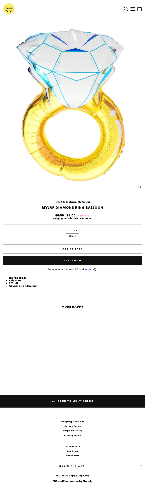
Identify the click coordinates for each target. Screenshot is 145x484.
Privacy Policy (72, 435)
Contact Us (72, 455)
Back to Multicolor (75, 401)
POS (54, 481)
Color (72, 230)
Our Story (72, 451)
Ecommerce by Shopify (78, 481)
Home (57, 201)
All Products (72, 446)
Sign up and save (72, 466)
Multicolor (84, 201)
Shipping (58, 218)
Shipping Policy (72, 430)
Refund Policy (72, 426)
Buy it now (72, 260)
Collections (69, 201)
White (72, 236)
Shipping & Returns (72, 421)
